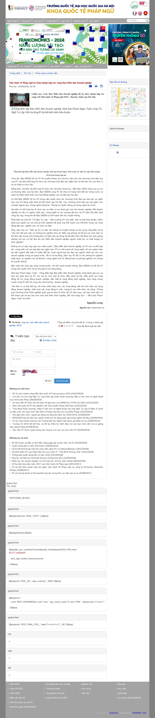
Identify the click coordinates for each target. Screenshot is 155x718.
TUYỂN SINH (51, 21)
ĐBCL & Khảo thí (82, 66)
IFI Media (114, 145)
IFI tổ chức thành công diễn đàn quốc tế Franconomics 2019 (41, 393)
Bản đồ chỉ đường (118, 82)
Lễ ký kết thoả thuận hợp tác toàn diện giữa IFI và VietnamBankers (44, 449)
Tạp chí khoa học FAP (56, 697)
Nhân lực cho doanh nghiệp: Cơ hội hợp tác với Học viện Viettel (42, 461)
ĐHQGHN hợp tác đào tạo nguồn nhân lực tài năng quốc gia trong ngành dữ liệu (51, 418)
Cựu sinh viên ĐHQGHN (129, 697)
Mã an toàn (13, 372)
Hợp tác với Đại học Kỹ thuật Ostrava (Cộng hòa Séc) (37, 458)
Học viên (121, 688)
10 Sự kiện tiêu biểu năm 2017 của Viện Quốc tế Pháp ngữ (40, 464)
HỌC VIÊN (93, 21)
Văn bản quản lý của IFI (21, 702)
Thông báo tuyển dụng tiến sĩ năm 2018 (31, 455)
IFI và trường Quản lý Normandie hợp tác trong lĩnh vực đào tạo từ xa (45, 473)
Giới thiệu (12, 21)
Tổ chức (25, 21)
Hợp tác (65, 21)
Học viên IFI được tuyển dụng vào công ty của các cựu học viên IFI (44, 430)
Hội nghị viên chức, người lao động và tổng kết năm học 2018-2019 (44, 415)
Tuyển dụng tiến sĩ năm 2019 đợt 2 (28, 446)
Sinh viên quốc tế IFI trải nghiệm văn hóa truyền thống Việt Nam (43, 405)
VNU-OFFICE (16, 688)
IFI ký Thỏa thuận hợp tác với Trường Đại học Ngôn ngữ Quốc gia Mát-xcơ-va (49, 421)
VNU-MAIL (14, 684)
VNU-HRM (14, 693)
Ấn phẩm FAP (40, 66)
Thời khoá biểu (52, 688)
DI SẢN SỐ (11, 66)
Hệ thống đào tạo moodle (57, 684)
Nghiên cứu (79, 21)
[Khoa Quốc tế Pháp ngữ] (27, 8)
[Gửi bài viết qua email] (91, 86)
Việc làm (85, 693)
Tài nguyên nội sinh (55, 693)
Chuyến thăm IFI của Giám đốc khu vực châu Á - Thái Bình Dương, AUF (46, 452)
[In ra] (96, 86)
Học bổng (86, 688)
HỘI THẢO (54, 66)
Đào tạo (38, 21)
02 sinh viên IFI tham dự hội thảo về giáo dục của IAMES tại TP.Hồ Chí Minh (48, 402)
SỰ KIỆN (66, 66)
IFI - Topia (25, 66)
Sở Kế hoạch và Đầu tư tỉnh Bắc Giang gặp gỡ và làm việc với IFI (43, 443)
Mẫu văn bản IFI (17, 697)
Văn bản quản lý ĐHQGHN (22, 707)
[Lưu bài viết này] (102, 86)
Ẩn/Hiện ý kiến (50, 340)
